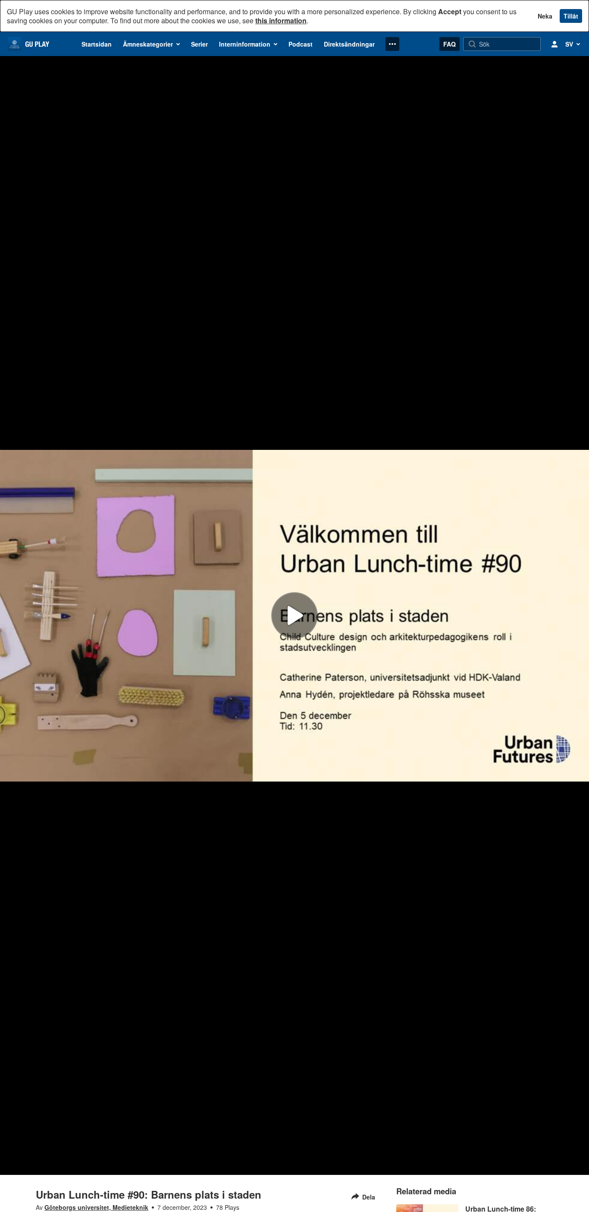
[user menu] (554, 44)
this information (281, 20)
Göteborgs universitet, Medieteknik (96, 1207)
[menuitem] (96, 44)
